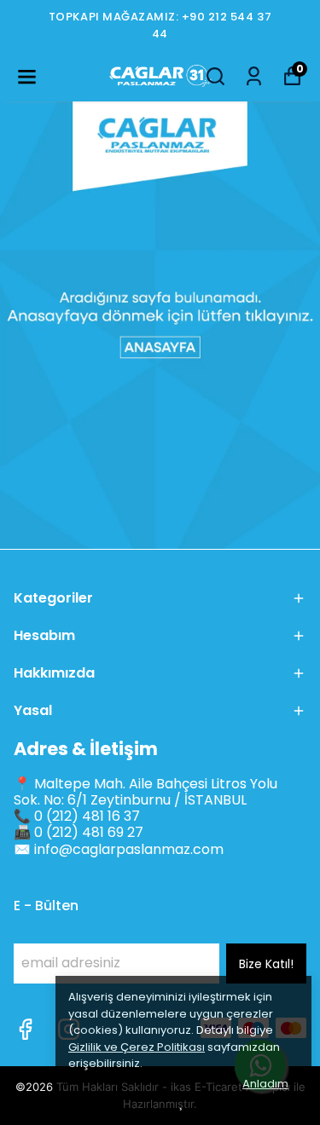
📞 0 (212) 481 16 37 (77, 816)
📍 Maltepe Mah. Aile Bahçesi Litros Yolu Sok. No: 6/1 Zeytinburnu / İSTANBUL (145, 792)
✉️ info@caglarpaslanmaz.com (119, 849)
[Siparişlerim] (254, 76)
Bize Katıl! (266, 963)
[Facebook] (25, 1029)
